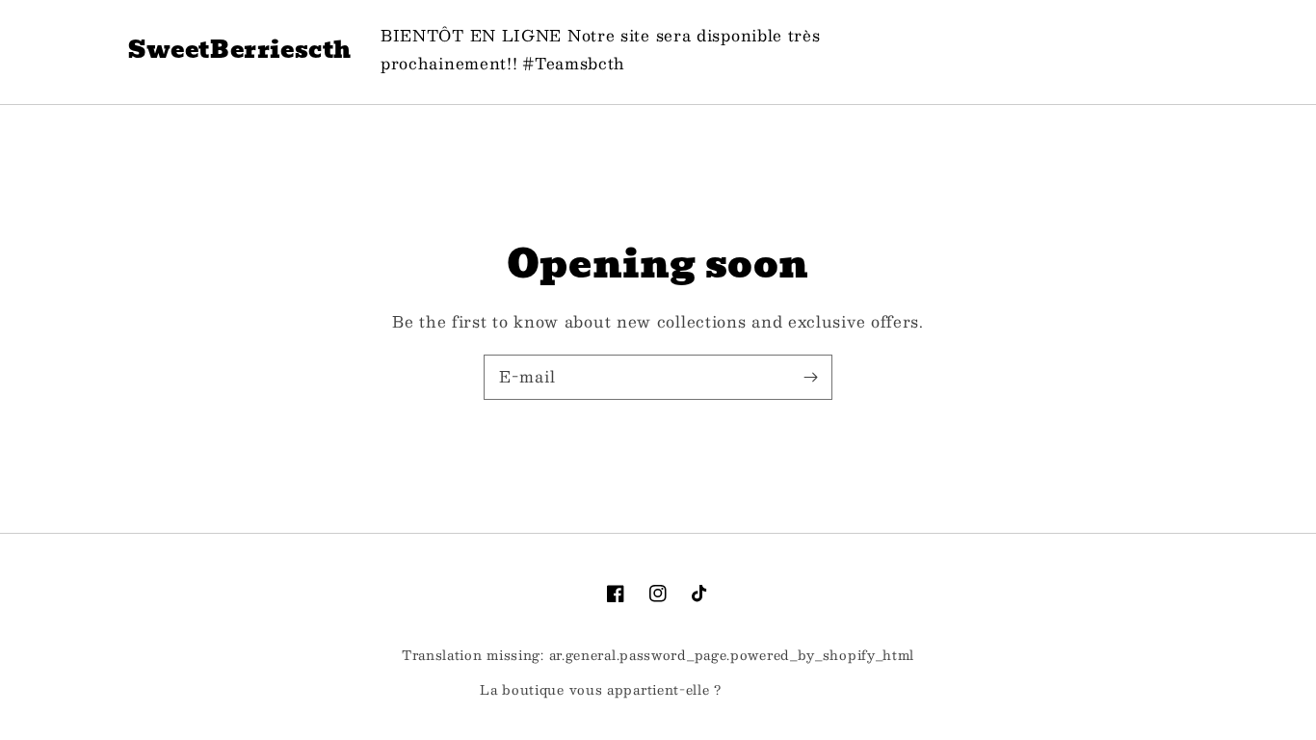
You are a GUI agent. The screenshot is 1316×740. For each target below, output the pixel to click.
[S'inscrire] (810, 377)
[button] (1072, 50)
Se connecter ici (781, 690)
